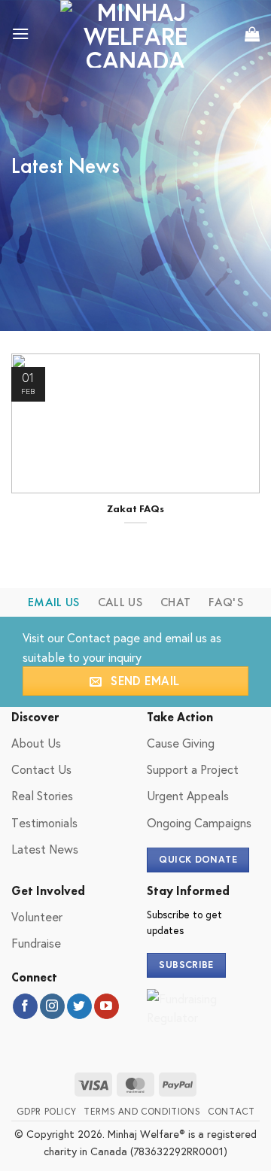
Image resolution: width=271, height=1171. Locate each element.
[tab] (54, 602)
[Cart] (252, 33)
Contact (89, 637)
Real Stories (42, 795)
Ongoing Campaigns (199, 822)
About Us (36, 743)
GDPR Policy (47, 1111)
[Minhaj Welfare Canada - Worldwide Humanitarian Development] (135, 34)
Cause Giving (181, 743)
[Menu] (20, 33)
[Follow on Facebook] (25, 1006)
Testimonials (44, 822)
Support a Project (193, 769)
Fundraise (36, 943)
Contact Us (41, 769)
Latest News (44, 849)
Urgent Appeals (188, 795)
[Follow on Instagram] (52, 1006)
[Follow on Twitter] (79, 1006)
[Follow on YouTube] (106, 1006)
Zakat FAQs (135, 508)
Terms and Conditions (142, 1111)
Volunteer (36, 916)
